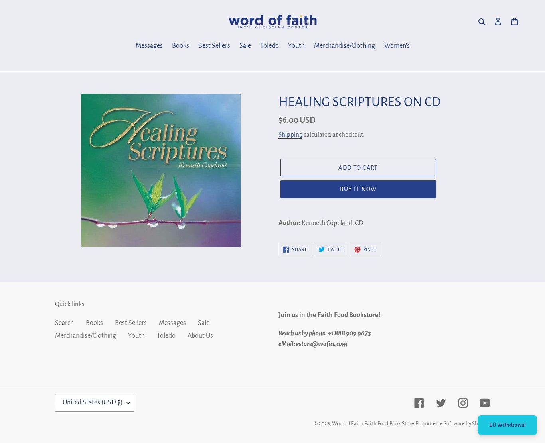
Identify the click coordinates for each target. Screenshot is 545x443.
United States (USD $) (93, 402)
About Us (200, 335)
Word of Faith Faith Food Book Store (373, 424)
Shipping (290, 134)
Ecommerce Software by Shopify (452, 424)
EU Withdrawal (507, 425)
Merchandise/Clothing (85, 335)
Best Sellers (131, 323)
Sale (203, 323)
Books (94, 323)
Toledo (166, 335)
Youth (136, 335)
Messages (172, 323)
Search (64, 323)
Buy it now (358, 189)
